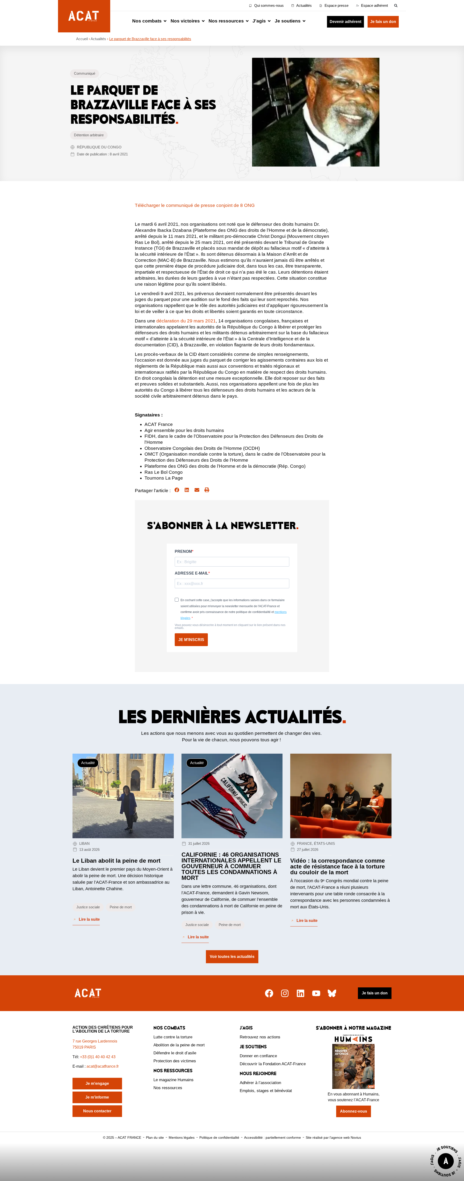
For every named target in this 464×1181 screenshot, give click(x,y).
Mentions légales (182, 1137)
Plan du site (155, 1137)
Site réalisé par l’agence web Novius (333, 1137)
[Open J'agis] (269, 21)
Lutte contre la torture (172, 1037)
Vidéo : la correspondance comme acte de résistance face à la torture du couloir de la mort (337, 866)
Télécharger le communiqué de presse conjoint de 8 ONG (195, 205)
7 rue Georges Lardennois (94, 1041)
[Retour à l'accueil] (88, 993)
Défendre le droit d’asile (174, 1053)
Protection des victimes (174, 1061)
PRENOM (183, 552)
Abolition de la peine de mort (179, 1045)
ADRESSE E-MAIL (191, 573)
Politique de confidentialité (219, 1137)
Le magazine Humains (173, 1080)
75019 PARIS (84, 1047)
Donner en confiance (258, 1056)
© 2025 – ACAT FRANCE (122, 1137)
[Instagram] (285, 993)
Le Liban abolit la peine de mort (116, 860)
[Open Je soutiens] (304, 21)
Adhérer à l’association (260, 1082)
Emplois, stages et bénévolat (266, 1090)
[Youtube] (316, 993)
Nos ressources (167, 1088)
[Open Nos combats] (165, 21)
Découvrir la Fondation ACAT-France (273, 1064)
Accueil (82, 39)
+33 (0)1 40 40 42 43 (98, 1057)
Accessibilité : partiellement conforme (272, 1137)
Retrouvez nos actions (260, 1037)
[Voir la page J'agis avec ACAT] (446, 1177)
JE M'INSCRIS (191, 640)
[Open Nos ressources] (247, 21)
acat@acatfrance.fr (103, 1066)
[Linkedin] (300, 993)
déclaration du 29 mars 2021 (186, 320)
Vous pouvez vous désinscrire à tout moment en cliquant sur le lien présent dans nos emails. (230, 626)
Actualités (98, 39)
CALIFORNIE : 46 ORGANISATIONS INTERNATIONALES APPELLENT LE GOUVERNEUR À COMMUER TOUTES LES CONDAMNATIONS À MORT (231, 866)
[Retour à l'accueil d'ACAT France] (84, 16)
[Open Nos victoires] (203, 21)
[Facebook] (269, 993)
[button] (396, 5)
